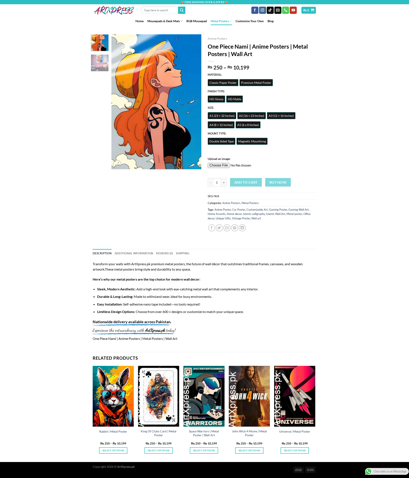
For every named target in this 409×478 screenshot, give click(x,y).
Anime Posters (217, 38)
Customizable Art (257, 209)
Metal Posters (220, 21)
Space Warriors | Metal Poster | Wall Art (204, 433)
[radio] (223, 82)
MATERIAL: (215, 74)
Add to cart (246, 182)
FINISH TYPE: (216, 91)
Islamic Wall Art (275, 214)
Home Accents (217, 214)
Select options (113, 450)
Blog (271, 21)
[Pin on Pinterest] (234, 227)
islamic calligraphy (254, 214)
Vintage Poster (241, 218)
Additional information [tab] (134, 253)
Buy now (278, 182)
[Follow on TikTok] (270, 10)
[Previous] (118, 101)
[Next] (194, 101)
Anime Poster (223, 209)
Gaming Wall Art (298, 209)
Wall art (256, 218)
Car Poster (238, 209)
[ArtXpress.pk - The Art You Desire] (114, 10)
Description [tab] (102, 253)
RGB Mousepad (196, 21)
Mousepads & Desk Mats (163, 21)
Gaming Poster (278, 209)
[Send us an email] (277, 10)
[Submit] (181, 10)
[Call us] (285, 10)
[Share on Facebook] (211, 227)
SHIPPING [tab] (182, 253)
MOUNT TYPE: (217, 133)
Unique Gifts (223, 218)
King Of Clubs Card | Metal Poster (158, 433)
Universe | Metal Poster (294, 431)
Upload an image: (219, 159)
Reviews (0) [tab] (164, 253)
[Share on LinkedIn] (242, 227)
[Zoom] (117, 164)
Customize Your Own (250, 21)
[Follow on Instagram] (262, 10)
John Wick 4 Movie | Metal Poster (249, 433)
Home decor (234, 214)
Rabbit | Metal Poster (113, 431)
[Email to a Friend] (226, 227)
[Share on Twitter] (219, 227)
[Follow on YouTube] (293, 10)
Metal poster (294, 214)
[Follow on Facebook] (254, 10)
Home (139, 21)
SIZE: (211, 107)
